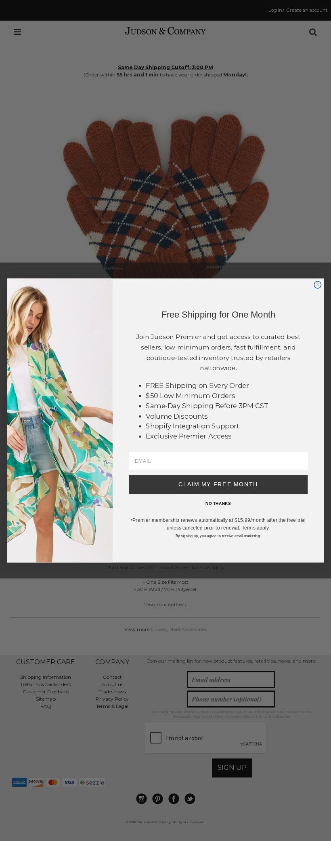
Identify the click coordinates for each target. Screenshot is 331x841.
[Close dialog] (317, 284)
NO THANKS (218, 503)
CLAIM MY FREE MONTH (218, 484)
